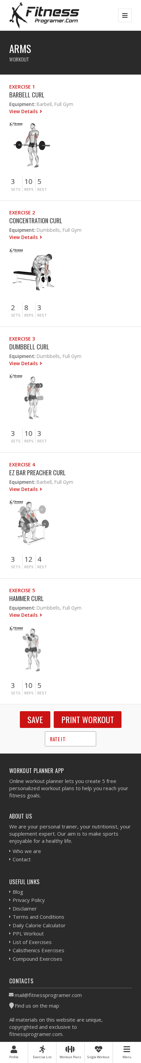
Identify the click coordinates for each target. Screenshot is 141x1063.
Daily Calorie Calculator (39, 925)
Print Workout (87, 719)
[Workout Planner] (44, 15)
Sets (16, 189)
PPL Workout (28, 933)
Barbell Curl (26, 94)
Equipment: (22, 104)
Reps (29, 189)
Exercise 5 (22, 590)
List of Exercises (32, 942)
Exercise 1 (22, 86)
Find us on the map (37, 1005)
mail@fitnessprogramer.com (48, 995)
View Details (24, 111)
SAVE (35, 719)
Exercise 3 (22, 338)
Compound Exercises (37, 958)
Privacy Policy (29, 899)
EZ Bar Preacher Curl (37, 472)
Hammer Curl (26, 598)
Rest (42, 189)
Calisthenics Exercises (38, 950)
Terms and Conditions (38, 916)
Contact (22, 859)
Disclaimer (25, 908)
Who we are (27, 851)
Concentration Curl (35, 220)
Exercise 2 (22, 212)
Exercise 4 (22, 464)
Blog (18, 891)
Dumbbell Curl (29, 346)
